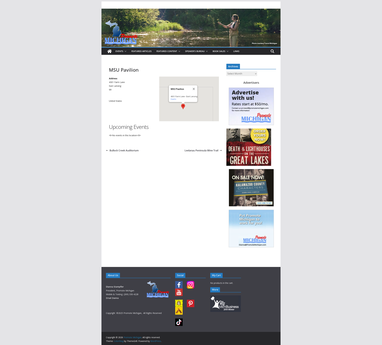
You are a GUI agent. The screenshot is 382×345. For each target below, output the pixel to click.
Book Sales (219, 51)
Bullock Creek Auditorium (124, 150)
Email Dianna (112, 298)
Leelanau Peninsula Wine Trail (201, 150)
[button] (125, 51)
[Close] (193, 89)
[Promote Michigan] (191, 10)
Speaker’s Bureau (195, 51)
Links (236, 51)
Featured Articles (141, 51)
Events (119, 51)
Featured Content (166, 51)
